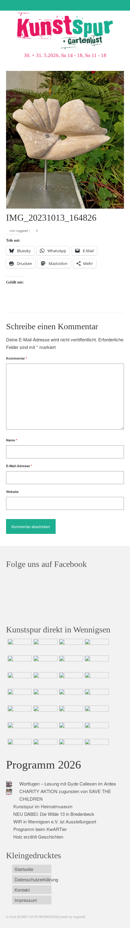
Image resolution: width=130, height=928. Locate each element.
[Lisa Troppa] (44, 713)
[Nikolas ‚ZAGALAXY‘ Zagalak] (19, 679)
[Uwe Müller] (19, 713)
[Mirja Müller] (70, 679)
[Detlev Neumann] (44, 746)
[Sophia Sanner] (44, 696)
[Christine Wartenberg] (44, 663)
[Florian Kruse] (96, 729)
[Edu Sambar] (19, 646)
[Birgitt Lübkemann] (44, 679)
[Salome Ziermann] (44, 646)
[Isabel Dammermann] (70, 646)
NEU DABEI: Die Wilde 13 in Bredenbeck (53, 814)
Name (11, 440)
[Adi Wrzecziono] (70, 696)
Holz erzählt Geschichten (38, 836)
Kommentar (16, 358)
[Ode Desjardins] (70, 729)
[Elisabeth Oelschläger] (70, 746)
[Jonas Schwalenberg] (96, 713)
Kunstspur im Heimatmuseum (43, 806)
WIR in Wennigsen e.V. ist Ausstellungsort (54, 821)
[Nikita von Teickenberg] (19, 729)
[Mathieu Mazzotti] (96, 663)
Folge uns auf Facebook (46, 564)
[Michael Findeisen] (96, 696)
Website (12, 491)
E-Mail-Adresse (19, 466)
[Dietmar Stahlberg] (96, 679)
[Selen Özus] (70, 713)
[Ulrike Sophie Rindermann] (70, 663)
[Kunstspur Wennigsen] (65, 31)
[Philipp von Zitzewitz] (19, 696)
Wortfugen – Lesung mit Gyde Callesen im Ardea (67, 783)
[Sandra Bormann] (19, 746)
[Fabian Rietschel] (19, 663)
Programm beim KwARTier (40, 829)
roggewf (22, 230)
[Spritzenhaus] (96, 746)
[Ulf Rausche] (96, 646)
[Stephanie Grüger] (44, 729)
